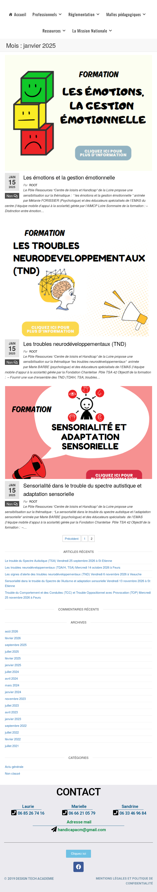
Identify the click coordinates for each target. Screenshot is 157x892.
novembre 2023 (15, 698)
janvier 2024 (13, 692)
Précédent (71, 538)
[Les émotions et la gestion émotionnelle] (78, 112)
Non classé (12, 773)
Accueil (20, 14)
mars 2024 (12, 685)
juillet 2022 (12, 732)
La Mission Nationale (89, 31)
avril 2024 (11, 678)
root (33, 185)
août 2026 (11, 631)
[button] (78, 854)
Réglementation (81, 14)
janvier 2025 (13, 665)
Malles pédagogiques (123, 14)
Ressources (52, 31)
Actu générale (14, 766)
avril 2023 (11, 712)
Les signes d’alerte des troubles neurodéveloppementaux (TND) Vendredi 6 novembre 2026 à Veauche (73, 574)
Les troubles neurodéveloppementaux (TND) (74, 343)
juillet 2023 (12, 705)
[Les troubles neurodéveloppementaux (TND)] (78, 278)
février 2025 (13, 658)
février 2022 (13, 739)
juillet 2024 (12, 671)
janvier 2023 (13, 719)
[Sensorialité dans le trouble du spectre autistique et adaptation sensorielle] (78, 432)
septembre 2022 (16, 725)
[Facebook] (78, 867)
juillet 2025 (12, 651)
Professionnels (45, 14)
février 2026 (13, 638)
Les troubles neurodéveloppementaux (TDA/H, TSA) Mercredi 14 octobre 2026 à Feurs (62, 567)
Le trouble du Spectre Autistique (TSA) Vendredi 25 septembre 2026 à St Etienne (58, 560)
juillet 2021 (12, 746)
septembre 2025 (16, 645)
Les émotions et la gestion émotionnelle (69, 177)
